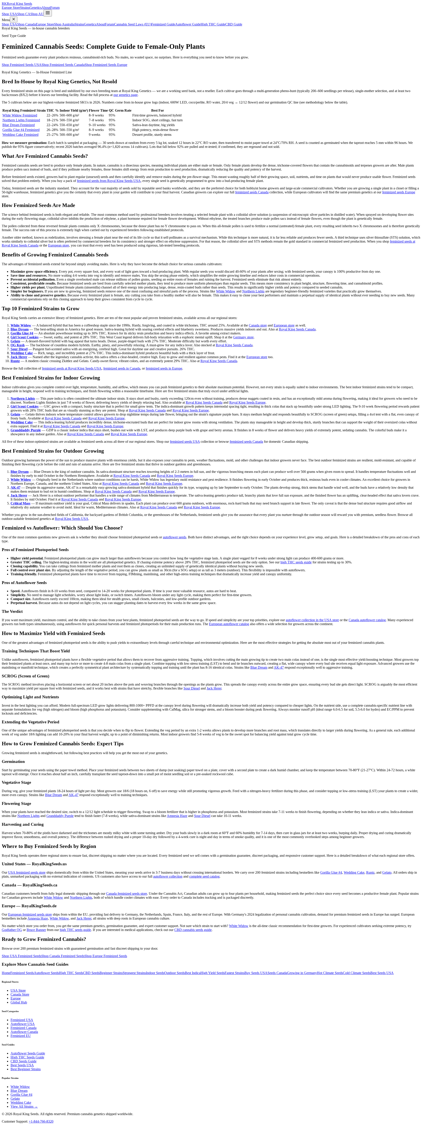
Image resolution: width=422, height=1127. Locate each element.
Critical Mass (20, 503)
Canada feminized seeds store (126, 893)
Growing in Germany (302, 973)
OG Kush (18, 345)
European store (58, 245)
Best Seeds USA (382, 973)
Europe (16, 998)
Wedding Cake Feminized (20, 134)
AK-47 (15, 487)
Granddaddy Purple (26, 430)
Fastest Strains (234, 973)
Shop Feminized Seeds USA (22, 65)
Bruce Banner (36, 930)
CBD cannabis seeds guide (193, 930)
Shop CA (23, 14)
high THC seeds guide (296, 562)
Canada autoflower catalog (367, 620)
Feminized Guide (163, 24)
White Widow (225, 291)
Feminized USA (22, 1020)
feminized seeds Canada (252, 192)
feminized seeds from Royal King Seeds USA (109, 181)
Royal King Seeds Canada (297, 329)
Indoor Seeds (155, 973)
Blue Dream (20, 329)
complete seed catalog (204, 876)
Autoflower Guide (188, 24)
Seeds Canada (277, 973)
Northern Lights (253, 291)
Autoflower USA (23, 1024)
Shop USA (9, 14)
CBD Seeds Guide (23, 1061)
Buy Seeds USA (255, 973)
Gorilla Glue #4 (22, 333)
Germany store (243, 337)
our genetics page (125, 95)
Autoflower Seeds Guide (28, 1053)
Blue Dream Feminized (18, 125)
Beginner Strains (111, 973)
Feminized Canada (23, 1028)
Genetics (35, 7)
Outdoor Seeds (174, 973)
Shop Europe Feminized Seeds (105, 956)
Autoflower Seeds (46, 973)
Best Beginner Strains (26, 1069)
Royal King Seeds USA (71, 519)
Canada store (258, 325)
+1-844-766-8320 (41, 1121)
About (46, 7)
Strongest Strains (134, 973)
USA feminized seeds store (26, 872)
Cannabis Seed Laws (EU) (132, 24)
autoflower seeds (174, 537)
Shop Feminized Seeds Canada (63, 65)
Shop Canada (26, 24)
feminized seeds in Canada (121, 368)
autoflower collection (167, 876)
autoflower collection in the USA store (312, 620)
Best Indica (192, 973)
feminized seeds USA (185, 441)
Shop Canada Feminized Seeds (62, 956)
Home (6, 973)
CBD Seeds (91, 973)
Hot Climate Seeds (330, 973)
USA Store (18, 990)
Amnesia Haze (177, 816)
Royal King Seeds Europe (247, 402)
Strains (24, 7)
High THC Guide (213, 24)
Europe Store (11, 7)
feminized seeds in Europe (164, 368)
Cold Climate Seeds (356, 973)
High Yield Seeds (212, 973)
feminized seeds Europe (398, 192)
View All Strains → (24, 1106)
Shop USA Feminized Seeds (21, 956)
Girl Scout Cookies (24, 337)
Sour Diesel (19, 349)
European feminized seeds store (30, 914)
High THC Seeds (71, 973)
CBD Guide (233, 24)
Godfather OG (12, 930)
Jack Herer (19, 357)
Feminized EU (21, 1036)
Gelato (15, 341)
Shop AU (37, 14)
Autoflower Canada (24, 1032)
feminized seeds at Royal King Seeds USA (72, 368)
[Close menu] (13, 19)
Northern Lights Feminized (21, 120)
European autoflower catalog (229, 624)
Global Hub (19, 1002)
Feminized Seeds (22, 973)
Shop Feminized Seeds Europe (106, 65)
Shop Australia (64, 24)
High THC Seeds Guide (27, 1057)
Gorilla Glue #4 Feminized (21, 130)
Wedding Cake (22, 353)
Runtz (15, 361)
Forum (55, 7)
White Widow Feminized (19, 115)
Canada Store (20, 994)
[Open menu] (48, 13)
